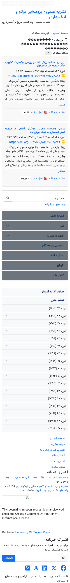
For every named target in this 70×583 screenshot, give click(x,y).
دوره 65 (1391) (57, 413)
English (9, 3)
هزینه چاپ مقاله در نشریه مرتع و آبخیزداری (42, 486)
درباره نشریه (58, 444)
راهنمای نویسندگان (53, 245)
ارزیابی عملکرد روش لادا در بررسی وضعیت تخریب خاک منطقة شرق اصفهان (35, 64)
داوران (60, 265)
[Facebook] (63, 569)
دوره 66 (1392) (57, 406)
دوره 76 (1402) (57, 331)
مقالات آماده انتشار (53, 291)
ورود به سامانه (41, 3)
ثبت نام (25, 3)
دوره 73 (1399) (57, 353)
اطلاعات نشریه (55, 235)
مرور (61, 225)
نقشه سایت (58, 467)
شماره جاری (57, 300)
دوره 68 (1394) (57, 391)
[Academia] (36, 569)
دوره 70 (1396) (57, 376)
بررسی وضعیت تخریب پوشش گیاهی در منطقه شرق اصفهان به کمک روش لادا (35, 130)
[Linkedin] (44, 569)
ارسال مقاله (57, 255)
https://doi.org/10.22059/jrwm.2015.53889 (34, 76)
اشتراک (8, 558)
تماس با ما (58, 275)
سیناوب (60, 581)
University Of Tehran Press (32, 532)
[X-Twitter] (54, 569)
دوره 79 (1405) (57, 308)
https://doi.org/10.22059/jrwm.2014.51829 (34, 142)
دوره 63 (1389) (57, 421)
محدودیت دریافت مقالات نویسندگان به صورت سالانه (37, 477)
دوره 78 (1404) (57, 316)
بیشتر (62, 104)
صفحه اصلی (60, 33)
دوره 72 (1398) (57, 361)
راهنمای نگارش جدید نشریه (51, 490)
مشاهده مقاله (57, 112)
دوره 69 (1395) (57, 383)
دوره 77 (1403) (57, 323)
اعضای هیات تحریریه (52, 450)
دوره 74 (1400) (58, 346)
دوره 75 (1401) (58, 338)
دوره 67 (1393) (57, 398)
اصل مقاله (33, 112)
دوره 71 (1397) (57, 368)
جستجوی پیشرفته (55, 204)
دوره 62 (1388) (57, 428)
